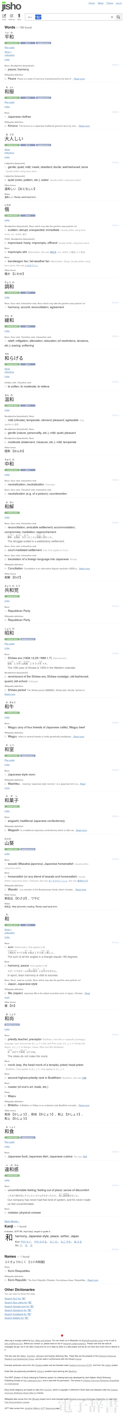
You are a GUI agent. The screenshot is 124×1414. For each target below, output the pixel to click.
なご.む (54, 1241)
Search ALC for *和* (15, 1298)
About (100, 3)
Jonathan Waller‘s (32, 1408)
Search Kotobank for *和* (18, 1314)
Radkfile (51, 1355)
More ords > (12, 1221)
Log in (119, 3)
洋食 (85, 1156)
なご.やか (66, 1241)
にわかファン (31, 265)
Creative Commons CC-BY (80, 1365)
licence (78, 1358)
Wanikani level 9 (44, 43)
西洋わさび (82, 880)
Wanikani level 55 (27, 849)
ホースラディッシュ (58, 880)
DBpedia (35, 1398)
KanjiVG (48, 1389)
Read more (79, 78)
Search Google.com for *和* (19, 1306)
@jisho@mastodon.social (92, 1340)
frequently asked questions (74, 1343)
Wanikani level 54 (12, 1025)
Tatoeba (38, 1365)
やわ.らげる (40, 1241)
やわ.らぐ (26, 1241)
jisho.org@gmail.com (14, 1343)
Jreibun (108, 1365)
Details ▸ (115, 64)
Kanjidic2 (31, 1355)
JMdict (23, 1355)
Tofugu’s (40, 1371)
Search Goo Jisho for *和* (18, 1302)
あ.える (78, 1241)
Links (7, 59)
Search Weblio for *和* (17, 1318)
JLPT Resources (48, 1408)
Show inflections (9, 151)
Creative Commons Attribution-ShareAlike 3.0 (89, 1398)
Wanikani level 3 (44, 145)
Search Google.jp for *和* (18, 1310)
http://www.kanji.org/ (32, 1380)
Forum (92, 3)
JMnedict (40, 1355)
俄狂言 (53, 252)
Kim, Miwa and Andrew (41, 1340)
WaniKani (73, 1371)
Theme (109, 3)
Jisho (11, 6)
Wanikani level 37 (27, 639)
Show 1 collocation (10, 53)
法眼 (84, 1077)
